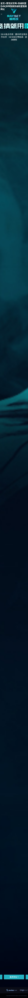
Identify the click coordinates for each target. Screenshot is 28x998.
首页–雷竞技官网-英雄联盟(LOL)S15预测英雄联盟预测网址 (14, 6)
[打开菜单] (1, 14)
